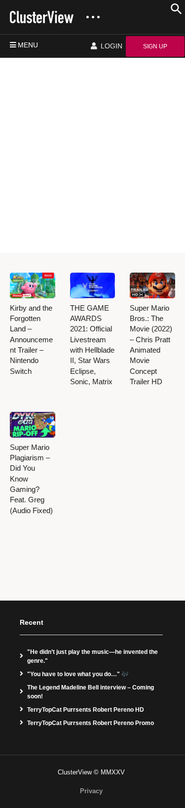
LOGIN (110, 46)
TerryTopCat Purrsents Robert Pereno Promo (90, 723)
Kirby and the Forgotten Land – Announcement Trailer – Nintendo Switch (31, 339)
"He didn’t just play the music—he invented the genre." (92, 656)
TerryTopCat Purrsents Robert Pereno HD (85, 709)
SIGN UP (155, 46)
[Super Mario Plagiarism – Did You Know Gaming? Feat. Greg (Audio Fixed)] (32, 425)
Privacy (91, 791)
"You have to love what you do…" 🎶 (78, 674)
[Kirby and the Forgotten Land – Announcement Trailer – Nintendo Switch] (32, 285)
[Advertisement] (92, 155)
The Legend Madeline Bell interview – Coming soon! (90, 692)
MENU (28, 45)
